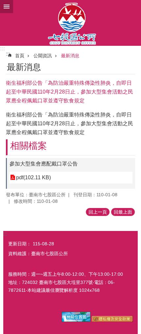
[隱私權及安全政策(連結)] (112, 320)
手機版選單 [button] (6, 6)
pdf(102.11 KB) (33, 177)
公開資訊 (42, 55)
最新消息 (70, 55)
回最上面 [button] (123, 212)
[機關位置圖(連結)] (76, 320)
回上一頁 (98, 212)
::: (2, 48)
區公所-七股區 (70, 23)
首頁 (19, 55)
